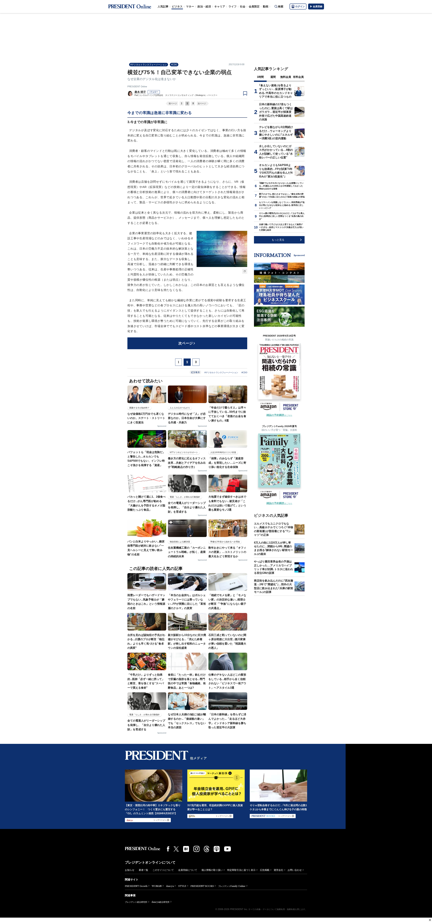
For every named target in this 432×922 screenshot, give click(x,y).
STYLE (182, 886)
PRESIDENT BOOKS (202, 886)
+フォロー (154, 92)
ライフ (232, 6)
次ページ (202, 103)
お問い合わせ (295, 870)
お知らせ (129, 870)
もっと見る (278, 239)
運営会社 (278, 870)
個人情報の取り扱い (212, 870)
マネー (190, 6)
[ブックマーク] (245, 93)
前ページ (173, 103)
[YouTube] (227, 849)
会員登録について (187, 870)
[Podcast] (217, 849)
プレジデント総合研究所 (136, 902)
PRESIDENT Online (137, 86)
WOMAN (157, 886)
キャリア (219, 6)
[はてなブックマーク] (186, 849)
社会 (242, 6)
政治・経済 (204, 6)
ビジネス (177, 6)
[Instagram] (196, 849)
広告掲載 (264, 870)
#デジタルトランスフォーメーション (148, 64)
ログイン (300, 6)
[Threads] (206, 849)
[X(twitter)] (176, 849)
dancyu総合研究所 (160, 902)
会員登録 (317, 6)
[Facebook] (168, 848)
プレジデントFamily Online (231, 886)
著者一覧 (143, 870)
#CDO (174, 64)
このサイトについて (163, 870)
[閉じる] (430, 920)
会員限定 (254, 6)
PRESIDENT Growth (136, 886)
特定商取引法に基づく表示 (241, 870)
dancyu (170, 886)
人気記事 (163, 6)
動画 (265, 6)
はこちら (279, 415)
